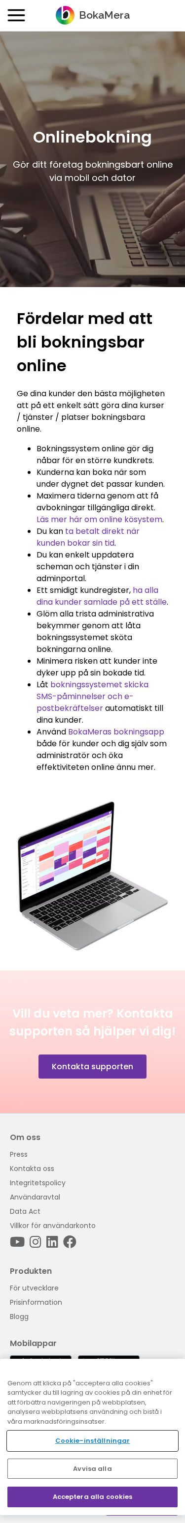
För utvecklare (34, 1288)
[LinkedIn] (52, 1242)
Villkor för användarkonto (53, 1225)
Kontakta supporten (92, 1066)
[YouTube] (17, 1242)
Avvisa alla (92, 1468)
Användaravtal (35, 1197)
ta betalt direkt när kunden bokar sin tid (88, 537)
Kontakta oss (32, 1168)
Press (19, 1154)
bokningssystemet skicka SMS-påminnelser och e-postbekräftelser (92, 696)
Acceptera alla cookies (93, 1496)
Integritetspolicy (38, 1183)
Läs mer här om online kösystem (99, 519)
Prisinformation (36, 1302)
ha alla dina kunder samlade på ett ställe (102, 596)
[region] (92, 1437)
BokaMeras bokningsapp (116, 731)
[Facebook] (69, 1242)
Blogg (19, 1316)
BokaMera (104, 15)
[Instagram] (35, 1242)
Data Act (25, 1211)
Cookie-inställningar (92, 1440)
